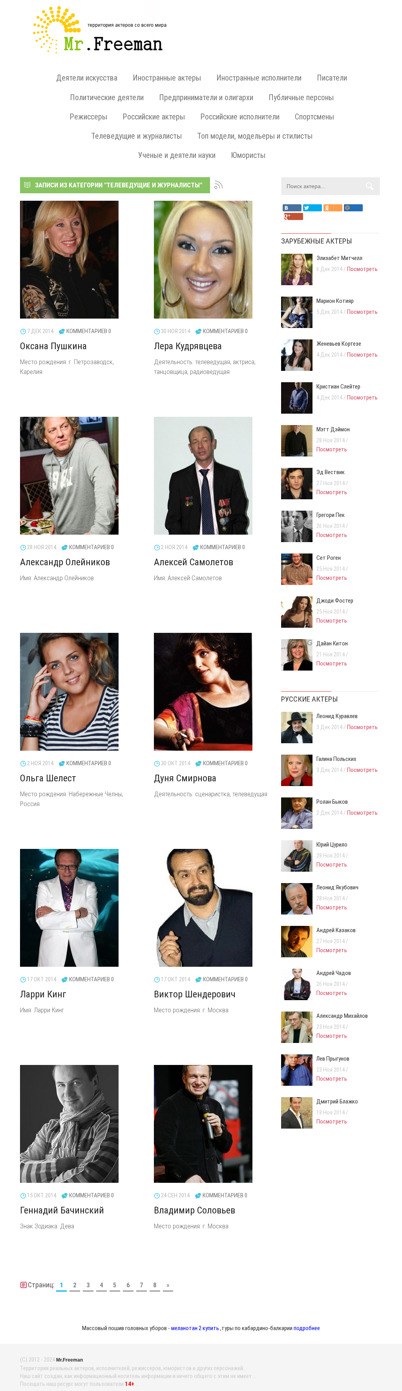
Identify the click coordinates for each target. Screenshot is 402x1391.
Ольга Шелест (48, 778)
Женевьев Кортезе (338, 343)
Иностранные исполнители (259, 77)
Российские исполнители (240, 116)
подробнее (307, 1328)
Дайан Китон (332, 643)
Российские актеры (153, 116)
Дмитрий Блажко (337, 1101)
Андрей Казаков (336, 930)
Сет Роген (328, 557)
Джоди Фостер (334, 600)
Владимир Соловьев (194, 1210)
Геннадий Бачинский (62, 1210)
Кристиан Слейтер (338, 386)
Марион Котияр (335, 300)
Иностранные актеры (167, 77)
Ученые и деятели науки (177, 155)
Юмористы (248, 155)
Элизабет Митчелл (339, 258)
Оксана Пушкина (53, 346)
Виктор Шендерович (195, 994)
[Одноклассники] (332, 207)
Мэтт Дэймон (333, 429)
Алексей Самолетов (193, 562)
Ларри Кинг (43, 994)
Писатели (332, 77)
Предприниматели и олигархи (206, 97)
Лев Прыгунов (332, 1058)
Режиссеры (88, 116)
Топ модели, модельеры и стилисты (254, 136)
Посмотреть (362, 269)
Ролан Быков (332, 801)
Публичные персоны (301, 97)
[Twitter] (312, 207)
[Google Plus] (293, 216)
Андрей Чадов (333, 973)
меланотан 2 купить (195, 1328)
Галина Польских (336, 758)
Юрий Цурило (331, 844)
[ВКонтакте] (292, 207)
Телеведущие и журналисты (136, 136)
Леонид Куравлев (337, 716)
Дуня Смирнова (185, 778)
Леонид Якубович (337, 887)
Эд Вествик (330, 472)
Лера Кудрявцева (188, 346)
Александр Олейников (65, 562)
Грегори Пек (330, 515)
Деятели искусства (86, 77)
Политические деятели (107, 97)
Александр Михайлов (342, 1015)
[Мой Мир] (353, 207)
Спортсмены (314, 116)
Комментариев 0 (88, 331)
